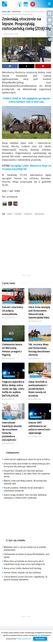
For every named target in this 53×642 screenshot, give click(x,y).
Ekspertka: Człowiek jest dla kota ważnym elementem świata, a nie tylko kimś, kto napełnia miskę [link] (27, 474)
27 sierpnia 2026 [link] (35, 436)
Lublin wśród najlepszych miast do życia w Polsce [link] (27, 459)
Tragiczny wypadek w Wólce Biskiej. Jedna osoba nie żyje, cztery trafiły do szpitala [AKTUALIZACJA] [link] (13, 388)
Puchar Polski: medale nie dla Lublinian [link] (22, 572)
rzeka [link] (9, 214)
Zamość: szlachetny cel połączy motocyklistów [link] (12, 310)
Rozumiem (40, 639)
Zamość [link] (18, 214)
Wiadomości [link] (9, 302)
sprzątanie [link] (39, 214)
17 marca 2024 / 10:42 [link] (10, 34)
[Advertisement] (26, 246)
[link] (4, 3)
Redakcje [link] (8, 339)
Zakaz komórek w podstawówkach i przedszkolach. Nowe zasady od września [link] (37, 388)
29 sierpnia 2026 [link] (9, 358)
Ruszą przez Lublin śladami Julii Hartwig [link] (22, 568)
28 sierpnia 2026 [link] (35, 399)
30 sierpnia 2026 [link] (9, 317)
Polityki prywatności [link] (23, 639)
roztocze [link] (28, 214)
